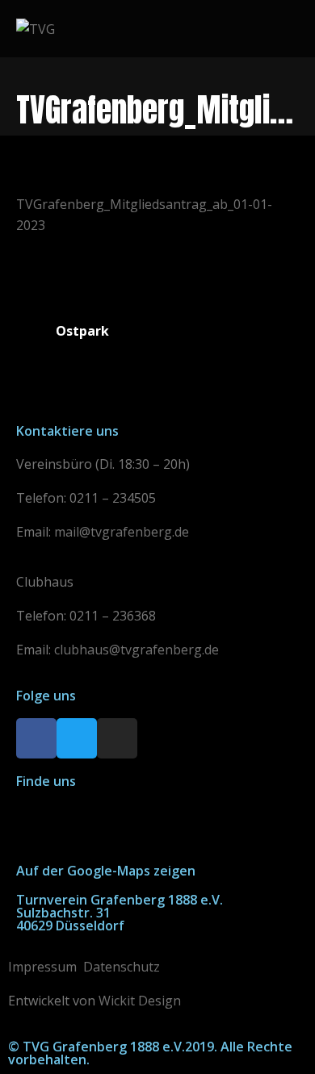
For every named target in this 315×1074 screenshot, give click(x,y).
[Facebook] (36, 738)
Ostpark (82, 331)
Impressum (42, 967)
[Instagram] (117, 738)
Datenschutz (121, 967)
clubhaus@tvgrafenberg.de (136, 649)
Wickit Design (140, 1000)
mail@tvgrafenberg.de (121, 532)
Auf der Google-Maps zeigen (105, 871)
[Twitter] (77, 738)
